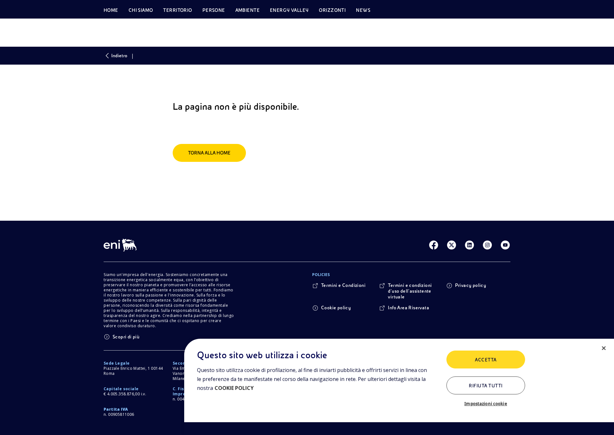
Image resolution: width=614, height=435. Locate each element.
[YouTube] (505, 245)
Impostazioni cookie (485, 404)
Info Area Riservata (408, 307)
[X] (451, 245)
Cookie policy (336, 307)
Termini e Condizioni (343, 285)
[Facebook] (434, 245)
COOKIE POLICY (234, 387)
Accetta (485, 359)
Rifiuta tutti (485, 385)
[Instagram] (487, 245)
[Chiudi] (604, 348)
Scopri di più (126, 336)
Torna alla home (209, 152)
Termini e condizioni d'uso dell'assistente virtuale (410, 291)
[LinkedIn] (469, 245)
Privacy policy (470, 285)
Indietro (119, 55)
